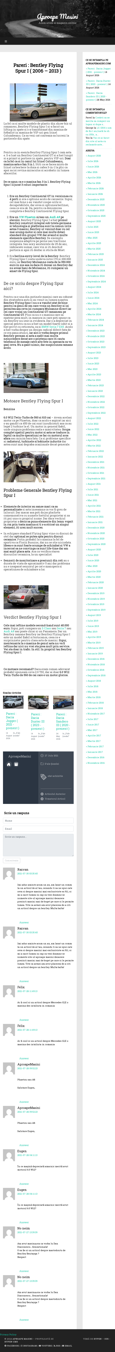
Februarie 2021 (96, 516)
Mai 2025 (92, 237)
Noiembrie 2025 (96, 204)
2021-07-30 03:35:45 (27, 873)
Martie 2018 (94, 697)
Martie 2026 (94, 182)
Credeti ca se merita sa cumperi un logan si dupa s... (98, 121)
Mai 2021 (92, 500)
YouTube (46, 1346)
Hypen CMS (11, 1341)
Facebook (13, 1346)
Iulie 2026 (93, 161)
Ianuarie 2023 (95, 390)
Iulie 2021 (93, 489)
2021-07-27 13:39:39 (27, 1232)
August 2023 (94, 352)
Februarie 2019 (96, 647)
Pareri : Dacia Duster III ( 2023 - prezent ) (37, 721)
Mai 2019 (92, 631)
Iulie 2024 (93, 292)
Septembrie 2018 (97, 675)
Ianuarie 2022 (95, 456)
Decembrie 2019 (96, 593)
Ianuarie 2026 (95, 193)
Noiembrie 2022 (96, 401)
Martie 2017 (94, 740)
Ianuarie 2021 (95, 522)
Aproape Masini (22, 1339)
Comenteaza (11, 860)
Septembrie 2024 (97, 281)
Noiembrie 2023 (96, 336)
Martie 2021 (94, 511)
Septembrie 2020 (97, 544)
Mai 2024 (93, 303)
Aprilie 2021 (94, 505)
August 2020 (94, 549)
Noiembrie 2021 (96, 467)
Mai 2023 (92, 368)
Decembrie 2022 (96, 396)
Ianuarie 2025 (95, 259)
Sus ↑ (108, 1339)
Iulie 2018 (93, 686)
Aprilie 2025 (94, 243)
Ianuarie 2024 (95, 325)
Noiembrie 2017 (96, 713)
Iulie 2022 (93, 423)
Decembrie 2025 (96, 199)
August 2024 (94, 286)
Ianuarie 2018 (95, 708)
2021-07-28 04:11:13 (27, 1155)
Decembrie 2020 (96, 527)
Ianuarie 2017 (95, 751)
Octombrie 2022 (96, 407)
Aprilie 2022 (94, 440)
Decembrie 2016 (96, 757)
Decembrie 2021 (96, 461)
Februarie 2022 (96, 450)
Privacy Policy (8, 1334)
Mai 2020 (92, 565)
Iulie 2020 (93, 554)
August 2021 (94, 483)
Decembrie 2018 (96, 658)
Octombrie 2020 (96, 538)
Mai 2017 (92, 730)
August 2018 (94, 680)
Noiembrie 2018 (96, 664)
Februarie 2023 (96, 385)
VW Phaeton (27, 217)
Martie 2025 (94, 248)
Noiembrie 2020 (96, 533)
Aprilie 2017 (94, 735)
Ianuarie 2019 (95, 653)
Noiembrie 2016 (96, 762)
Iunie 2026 (93, 166)
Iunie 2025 (93, 232)
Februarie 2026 (96, 188)
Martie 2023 (94, 379)
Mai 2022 (92, 434)
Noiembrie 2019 (96, 598)
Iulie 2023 (93, 358)
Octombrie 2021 (96, 472)
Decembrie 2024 (96, 264)
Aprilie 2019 (94, 636)
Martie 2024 (94, 314)
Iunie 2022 (93, 429)
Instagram (30, 1346)
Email (68, 1346)
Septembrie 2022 (97, 412)
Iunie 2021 (93, 494)
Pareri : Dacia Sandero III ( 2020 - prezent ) (63, 721)
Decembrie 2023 (96, 330)
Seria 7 (61, 628)
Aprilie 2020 (94, 571)
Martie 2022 (94, 445)
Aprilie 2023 (94, 374)
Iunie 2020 (93, 560)
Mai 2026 (92, 172)
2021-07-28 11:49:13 (27, 991)
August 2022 (94, 418)
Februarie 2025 (96, 254)
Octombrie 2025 (96, 210)
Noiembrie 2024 (96, 270)
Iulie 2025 (93, 226)
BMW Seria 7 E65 (52, 327)
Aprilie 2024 (94, 308)
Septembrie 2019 (96, 609)
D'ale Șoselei (52, 763)
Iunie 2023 (93, 363)
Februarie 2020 (96, 582)
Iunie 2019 (93, 626)
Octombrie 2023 (96, 341)
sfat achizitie (55, 775)
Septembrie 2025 (97, 215)
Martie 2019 (94, 642)
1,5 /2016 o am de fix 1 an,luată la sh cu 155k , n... (99, 131)
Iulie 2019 (93, 620)
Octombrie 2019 (96, 604)
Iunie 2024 (93, 297)
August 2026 (94, 155)
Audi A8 (54, 217)
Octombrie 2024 (96, 275)
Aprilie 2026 (94, 177)
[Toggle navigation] (5, 41)
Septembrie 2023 (97, 347)
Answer (24, 922)
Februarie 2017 (96, 746)
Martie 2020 (94, 576)
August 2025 (94, 221)
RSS (58, 1346)
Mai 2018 (92, 691)
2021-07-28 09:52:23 (27, 1068)
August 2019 (94, 615)
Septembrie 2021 (96, 478)
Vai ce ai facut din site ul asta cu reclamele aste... (97, 141)
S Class (46, 628)
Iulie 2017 (93, 719)
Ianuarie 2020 (95, 587)
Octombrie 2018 (96, 669)
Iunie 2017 (93, 724)
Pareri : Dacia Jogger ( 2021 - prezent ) (12, 721)
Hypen (98, 1339)
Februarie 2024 (96, 319)
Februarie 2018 (96, 702)
